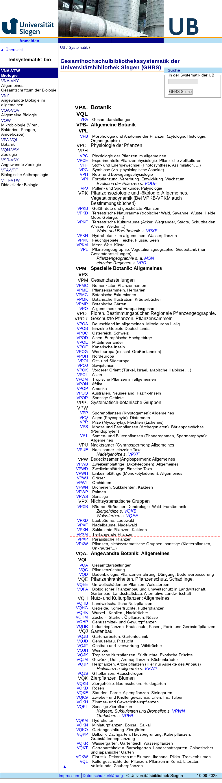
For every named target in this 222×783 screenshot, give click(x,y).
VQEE (132, 515)
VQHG (82, 608)
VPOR (82, 398)
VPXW (82, 544)
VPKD (82, 213)
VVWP (151, 668)
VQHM (82, 617)
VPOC (82, 333)
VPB (84, 136)
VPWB (82, 464)
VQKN (82, 725)
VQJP (82, 664)
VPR (84, 422)
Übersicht (11, 49)
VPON (82, 384)
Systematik (78, 47)
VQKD (82, 688)
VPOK (82, 370)
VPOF (82, 347)
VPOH (82, 356)
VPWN (82, 487)
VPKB (82, 208)
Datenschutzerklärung (103, 775)
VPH (84, 174)
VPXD (82, 520)
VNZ (5, 95)
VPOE (82, 342)
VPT (84, 435)
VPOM (82, 379)
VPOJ (82, 365)
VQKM (82, 720)
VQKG (82, 697)
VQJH (82, 650)
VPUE (82, 450)
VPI (85, 179)
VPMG (82, 295)
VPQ (83, 417)
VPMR (82, 304)
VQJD (82, 641)
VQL (84, 761)
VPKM (82, 245)
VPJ (84, 188)
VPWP (82, 492)
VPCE (82, 160)
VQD (83, 574)
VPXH (82, 530)
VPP (84, 413)
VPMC (82, 285)
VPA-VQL (9, 139)
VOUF (151, 183)
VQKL (82, 706)
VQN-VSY (10, 149)
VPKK (82, 240)
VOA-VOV (10, 110)
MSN (149, 258)
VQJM (82, 659)
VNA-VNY (10, 81)
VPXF (133, 454)
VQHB (82, 603)
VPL (84, 249)
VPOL (82, 375)
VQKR (82, 743)
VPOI (83, 361)
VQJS (82, 673)
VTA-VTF (9, 170)
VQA (83, 565)
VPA (84, 119)
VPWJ (82, 478)
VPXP (82, 539)
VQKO (82, 730)
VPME (82, 290)
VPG (83, 170)
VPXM (82, 534)
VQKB (130, 511)
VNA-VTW (10, 70)
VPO (141, 263)
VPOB (82, 328)
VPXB (152, 231)
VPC (84, 156)
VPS (84, 427)
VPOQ (82, 393)
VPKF (82, 222)
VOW (6, 120)
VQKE (82, 693)
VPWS (82, 496)
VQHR (82, 626)
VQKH (82, 702)
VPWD (82, 469)
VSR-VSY (9, 160)
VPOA (82, 324)
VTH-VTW (10, 180)
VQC (83, 570)
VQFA (82, 589)
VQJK (82, 655)
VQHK (82, 612)
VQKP (82, 734)
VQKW (82, 757)
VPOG (82, 352)
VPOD (82, 338)
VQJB (82, 636)
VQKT (82, 748)
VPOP (82, 388)
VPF (84, 165)
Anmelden (29, 40)
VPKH (82, 235)
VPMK (82, 299)
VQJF (82, 646)
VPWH (82, 473)
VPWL (82, 483)
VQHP (82, 622)
